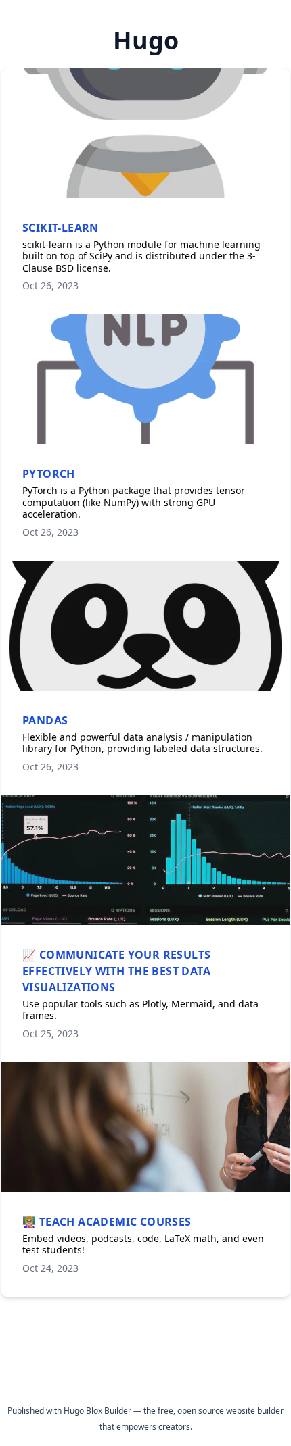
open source (200, 1410)
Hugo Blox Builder (97, 1410)
